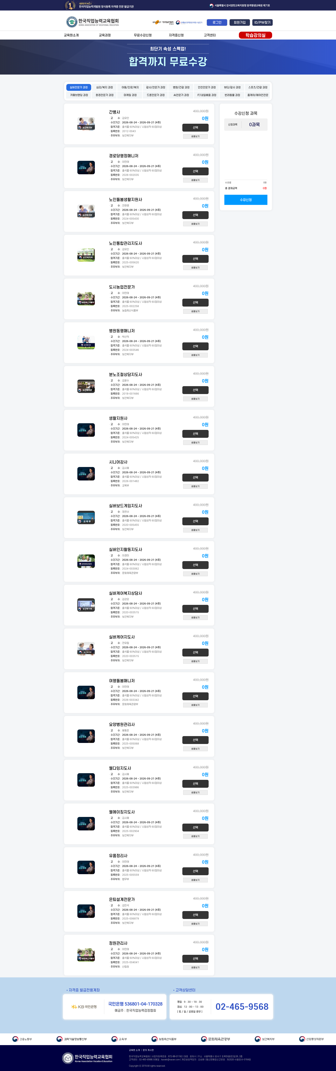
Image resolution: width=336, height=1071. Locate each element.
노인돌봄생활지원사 (125, 199)
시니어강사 (118, 462)
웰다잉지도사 (120, 768)
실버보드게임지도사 (125, 505)
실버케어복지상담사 (125, 593)
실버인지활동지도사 (125, 549)
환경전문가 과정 (105, 95)
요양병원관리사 (122, 724)
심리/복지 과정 (104, 87)
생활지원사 (118, 418)
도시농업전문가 (122, 287)
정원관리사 (118, 943)
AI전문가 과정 (181, 95)
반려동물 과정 (232, 95)
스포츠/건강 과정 (257, 87)
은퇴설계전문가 (122, 899)
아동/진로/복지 (130, 87)
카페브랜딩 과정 (79, 95)
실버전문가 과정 (79, 87)
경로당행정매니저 (123, 155)
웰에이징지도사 (122, 811)
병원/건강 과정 (181, 87)
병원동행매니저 (122, 330)
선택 (195, 127)
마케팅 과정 (130, 95)
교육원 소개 (134, 1050)
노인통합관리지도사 (125, 243)
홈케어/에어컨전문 (257, 95)
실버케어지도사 (122, 637)
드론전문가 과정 (156, 95)
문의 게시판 (148, 1050)
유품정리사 (118, 855)
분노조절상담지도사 (125, 374)
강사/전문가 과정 (155, 87)
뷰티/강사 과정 (232, 87)
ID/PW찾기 (262, 22)
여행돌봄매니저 (122, 680)
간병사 (114, 112)
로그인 (217, 22)
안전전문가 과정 (207, 87)
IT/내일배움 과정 (206, 95)
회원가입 (240, 22)
